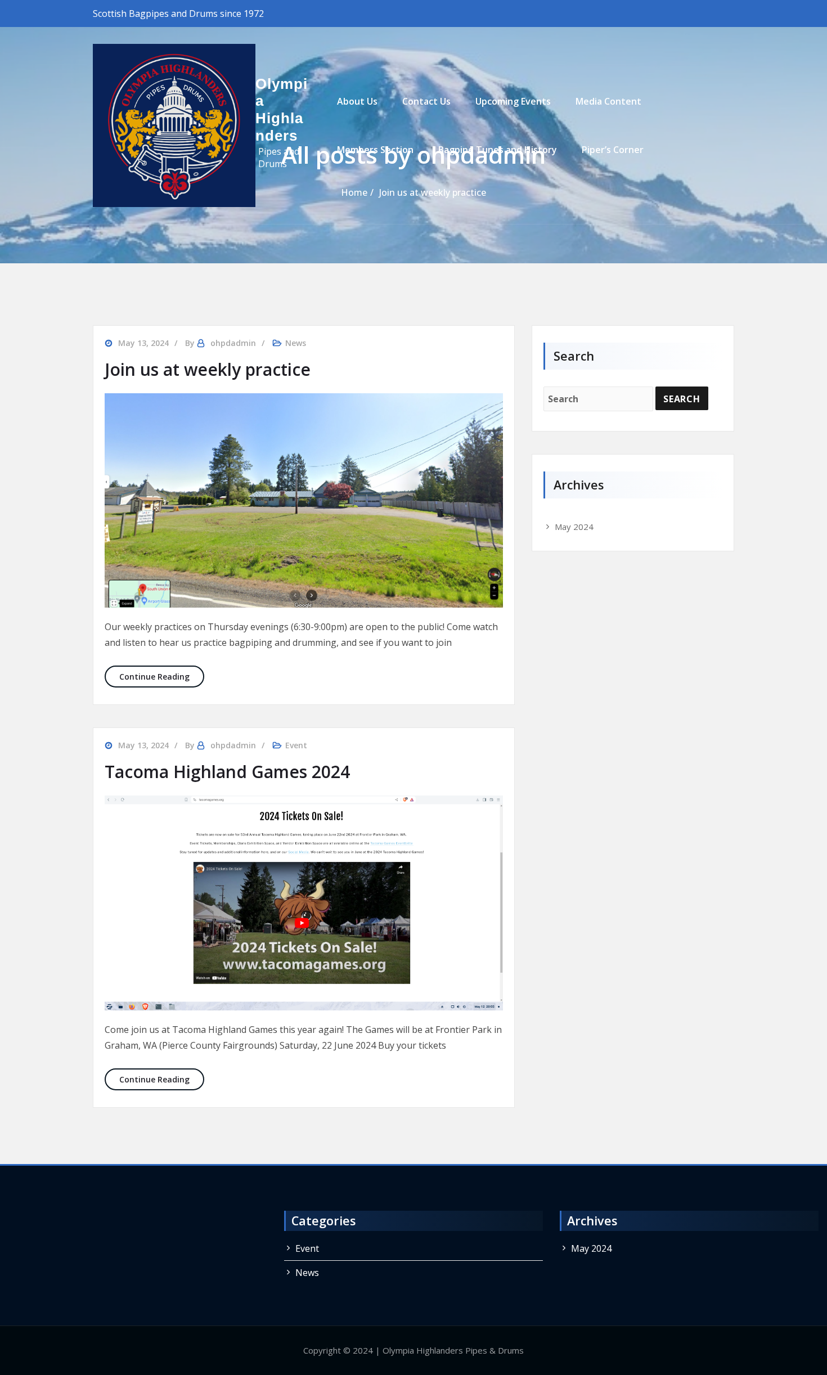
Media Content (608, 101)
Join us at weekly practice (208, 369)
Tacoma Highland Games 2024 (227, 771)
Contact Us (426, 101)
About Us (357, 101)
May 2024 (574, 526)
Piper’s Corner (613, 149)
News (295, 343)
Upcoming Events (513, 101)
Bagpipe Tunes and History (497, 149)
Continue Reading (161, 676)
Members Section (375, 149)
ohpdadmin (233, 343)
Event (296, 745)
